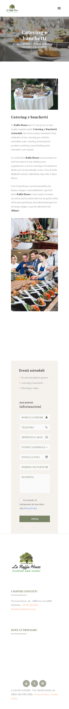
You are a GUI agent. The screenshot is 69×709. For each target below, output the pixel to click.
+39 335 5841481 (30, 604)
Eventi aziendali (43, 44)
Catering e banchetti (32, 382)
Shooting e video (30, 388)
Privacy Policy (30, 508)
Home (16, 44)
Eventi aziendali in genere (34, 377)
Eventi (26, 44)
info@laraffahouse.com (23, 609)
